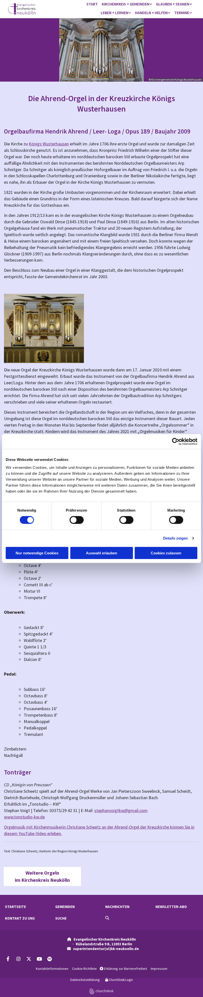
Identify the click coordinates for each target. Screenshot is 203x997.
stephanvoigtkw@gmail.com (121, 810)
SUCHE (61, 918)
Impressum (159, 968)
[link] (127, 4)
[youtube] (39, 958)
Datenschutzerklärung (85, 980)
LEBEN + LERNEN (114, 12)
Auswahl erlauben (101, 553)
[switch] (77, 520)
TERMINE (181, 12)
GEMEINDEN (65, 906)
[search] (107, 918)
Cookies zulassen (166, 553)
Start (92, 3)
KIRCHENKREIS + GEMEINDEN (125, 3)
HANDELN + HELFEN (151, 12)
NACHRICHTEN (117, 906)
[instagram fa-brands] (18, 958)
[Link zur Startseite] (29, 9)
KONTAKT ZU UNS (20, 918)
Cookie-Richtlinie (84, 968)
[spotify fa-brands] (49, 958)
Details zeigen (175, 538)
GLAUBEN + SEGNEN (172, 3)
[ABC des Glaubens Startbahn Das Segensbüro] (190, 4)
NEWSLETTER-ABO (171, 906)
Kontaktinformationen (52, 968)
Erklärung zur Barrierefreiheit (123, 968)
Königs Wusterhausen (49, 144)
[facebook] (8, 958)
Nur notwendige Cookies (37, 553)
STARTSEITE (15, 906)
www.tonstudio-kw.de (24, 817)
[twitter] (28, 958)
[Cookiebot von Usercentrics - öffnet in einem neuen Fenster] (175, 441)
